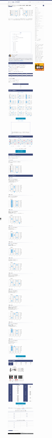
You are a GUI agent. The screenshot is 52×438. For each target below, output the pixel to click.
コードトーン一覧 (40, 58)
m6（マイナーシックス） (16, 430)
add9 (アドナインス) (38, 17)
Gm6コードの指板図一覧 (16, 36)
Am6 (27, 416)
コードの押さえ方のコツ (38, 40)
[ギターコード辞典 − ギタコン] (14, 2)
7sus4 (41, 45)
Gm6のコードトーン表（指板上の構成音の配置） (18, 37)
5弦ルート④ (14, 47)
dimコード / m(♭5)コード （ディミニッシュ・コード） (40, 26)
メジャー (40, 60)
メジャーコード (37, 9)
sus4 (36, 58)
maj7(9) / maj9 (37, 30)
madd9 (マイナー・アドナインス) (39, 18)
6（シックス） (37, 44)
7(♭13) (36, 45)
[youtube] (14, 56)
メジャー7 (36, 61)
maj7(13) (36, 35)
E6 (14, 424)
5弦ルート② (14, 45)
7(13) (36, 36)
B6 (14, 427)
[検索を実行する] (43, 5)
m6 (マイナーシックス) (10, 6)
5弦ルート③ (14, 46)
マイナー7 (36, 60)
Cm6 (14, 413)
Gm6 (14, 416)
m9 (40, 56)
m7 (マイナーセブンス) (38, 13)
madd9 (42, 56)
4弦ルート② (14, 50)
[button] (14, 433)
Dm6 (27, 413)
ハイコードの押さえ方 (15, 41)
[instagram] (13, 56)
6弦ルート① (14, 42)
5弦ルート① (9, 244)
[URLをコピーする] (27, 433)
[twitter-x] (12, 56)
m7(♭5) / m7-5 (37, 56)
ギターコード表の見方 (20, 92)
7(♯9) (39, 45)
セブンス (36, 59)
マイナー (39, 59)
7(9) (40, 44)
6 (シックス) (37, 22)
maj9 (39, 57)
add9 (38, 46)
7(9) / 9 (36, 31)
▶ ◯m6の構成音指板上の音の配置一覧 (20, 151)
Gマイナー (10, 65)
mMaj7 (41, 57)
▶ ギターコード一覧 (20, 118)
